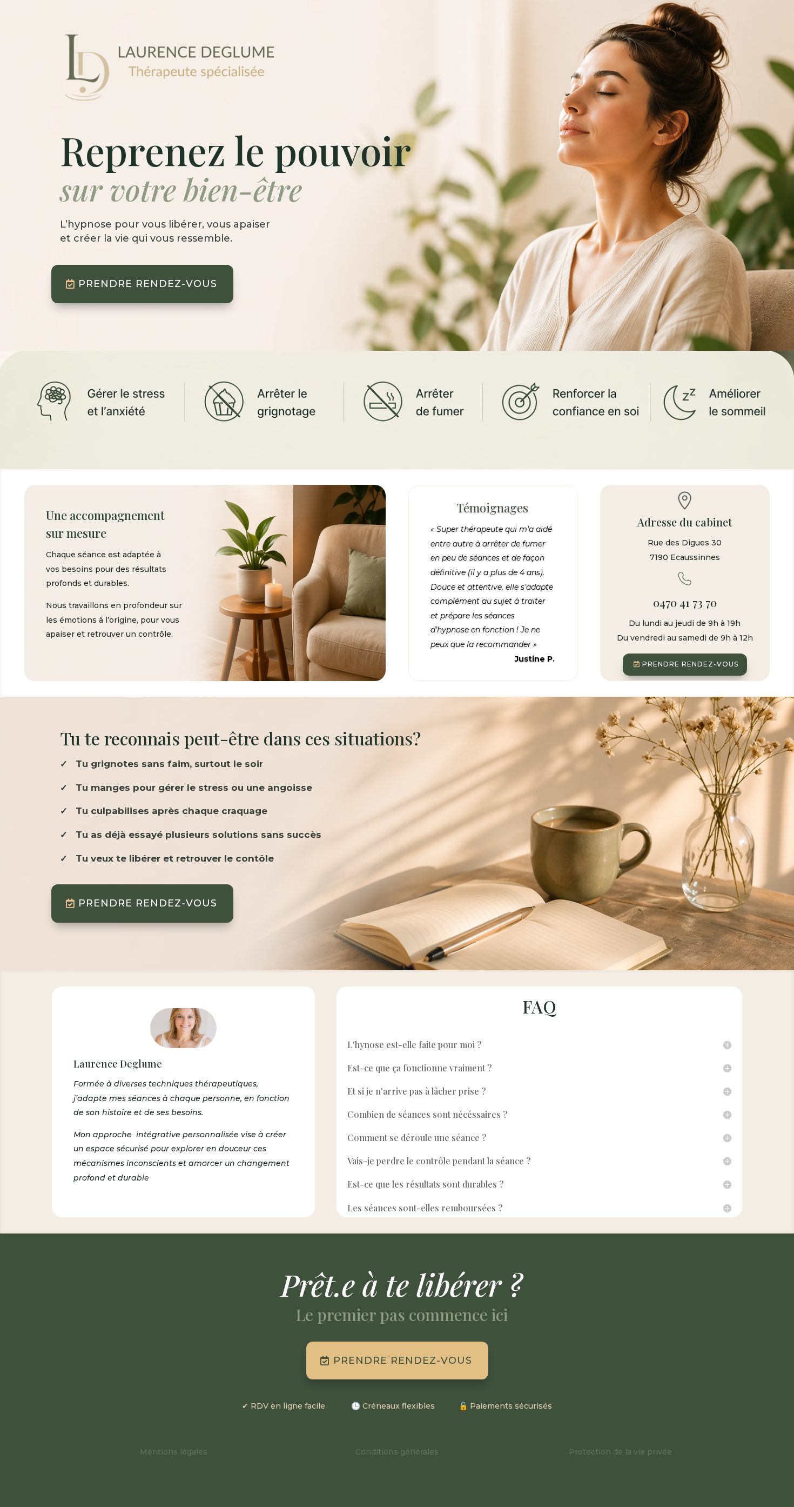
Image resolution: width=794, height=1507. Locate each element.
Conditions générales (397, 1452)
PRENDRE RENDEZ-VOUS (147, 284)
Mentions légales (173, 1452)
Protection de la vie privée (620, 1452)
